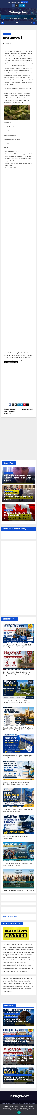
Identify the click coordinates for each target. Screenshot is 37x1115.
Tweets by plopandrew (10, 916)
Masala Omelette (27, 409)
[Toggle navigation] (17, 23)
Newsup (25, 1103)
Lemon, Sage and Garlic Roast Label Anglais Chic (9, 411)
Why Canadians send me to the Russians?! (18, 514)
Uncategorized (7, 33)
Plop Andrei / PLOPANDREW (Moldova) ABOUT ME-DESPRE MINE (17, 496)
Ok (19, 1112)
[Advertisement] (18, 241)
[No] (35, 1109)
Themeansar (32, 1103)
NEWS (18, 1014)
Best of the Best (9, 1036)
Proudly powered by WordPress (10, 1103)
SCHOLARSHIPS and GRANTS (11, 1016)
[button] (31, 23)
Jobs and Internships (10, 1014)
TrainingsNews (18, 12)
